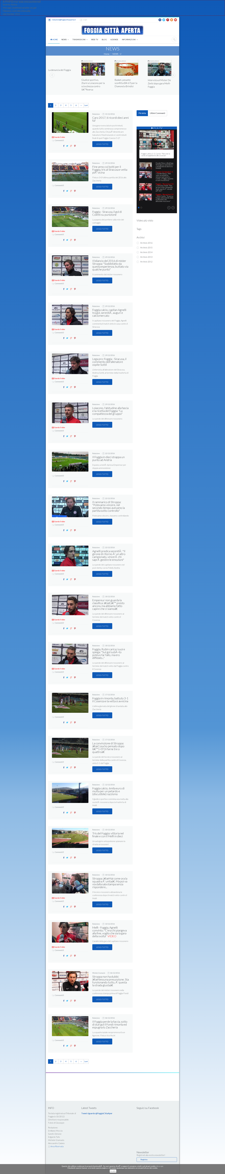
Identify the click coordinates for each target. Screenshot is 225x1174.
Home (106, 54)
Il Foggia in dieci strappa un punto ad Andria (108, 458)
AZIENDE (114, 39)
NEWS (64, 39)
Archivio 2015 (146, 247)
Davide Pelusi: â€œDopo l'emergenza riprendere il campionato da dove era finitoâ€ (164, 165)
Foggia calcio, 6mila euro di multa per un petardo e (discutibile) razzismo (108, 791)
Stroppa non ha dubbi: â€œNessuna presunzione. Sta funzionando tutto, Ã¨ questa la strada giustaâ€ (110, 981)
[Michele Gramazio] (98, 971)
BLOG (104, 39)
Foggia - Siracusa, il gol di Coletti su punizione (107, 213)
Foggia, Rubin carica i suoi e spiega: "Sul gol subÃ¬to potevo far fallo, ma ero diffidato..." (108, 653)
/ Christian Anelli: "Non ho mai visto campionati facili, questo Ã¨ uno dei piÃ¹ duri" (164, 187)
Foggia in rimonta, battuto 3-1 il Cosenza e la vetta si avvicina (110, 699)
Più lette (142, 113)
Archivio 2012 (146, 261)
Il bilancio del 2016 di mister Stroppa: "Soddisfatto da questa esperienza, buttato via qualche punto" (110, 265)
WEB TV (94, 39)
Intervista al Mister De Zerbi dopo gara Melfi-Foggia (126, 83)
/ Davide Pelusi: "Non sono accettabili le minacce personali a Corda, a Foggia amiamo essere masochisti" (164, 176)
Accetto (113, 1171)
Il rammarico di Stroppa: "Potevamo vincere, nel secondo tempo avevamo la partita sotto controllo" (108, 506)
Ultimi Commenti (157, 113)
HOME (55, 39)
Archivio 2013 (146, 257)
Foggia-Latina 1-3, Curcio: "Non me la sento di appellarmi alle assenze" (155, 154)
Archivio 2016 (146, 243)
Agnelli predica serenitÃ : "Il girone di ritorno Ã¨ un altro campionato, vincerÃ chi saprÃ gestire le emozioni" (108, 555)
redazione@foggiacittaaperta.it (64, 20)
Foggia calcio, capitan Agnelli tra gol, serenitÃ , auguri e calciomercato (109, 312)
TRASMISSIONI (79, 39)
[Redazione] (96, 112)
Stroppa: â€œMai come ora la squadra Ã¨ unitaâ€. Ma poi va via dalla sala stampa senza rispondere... (109, 883)
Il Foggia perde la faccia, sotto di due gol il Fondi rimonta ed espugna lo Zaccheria (109, 1024)
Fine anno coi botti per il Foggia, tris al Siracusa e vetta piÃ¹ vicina (109, 169)
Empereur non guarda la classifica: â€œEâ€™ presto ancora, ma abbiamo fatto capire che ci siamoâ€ (108, 604)
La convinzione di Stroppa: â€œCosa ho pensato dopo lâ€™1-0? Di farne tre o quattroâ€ (108, 747)
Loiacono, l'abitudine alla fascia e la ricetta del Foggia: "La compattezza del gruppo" (110, 410)
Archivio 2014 (146, 252)
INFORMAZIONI (129, 39)
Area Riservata (57, 1146)
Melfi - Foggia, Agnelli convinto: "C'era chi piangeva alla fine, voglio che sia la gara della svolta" (109, 932)
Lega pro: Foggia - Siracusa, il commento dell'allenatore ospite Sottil (109, 361)
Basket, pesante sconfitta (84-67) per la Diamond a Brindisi (92, 83)
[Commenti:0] (58, 138)
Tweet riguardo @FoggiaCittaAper (96, 1113)
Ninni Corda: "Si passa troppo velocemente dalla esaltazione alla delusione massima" (164, 197)
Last (86, 105)
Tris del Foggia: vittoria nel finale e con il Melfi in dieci (108, 835)
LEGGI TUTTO (102, 144)
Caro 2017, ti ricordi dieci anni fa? (110, 119)
